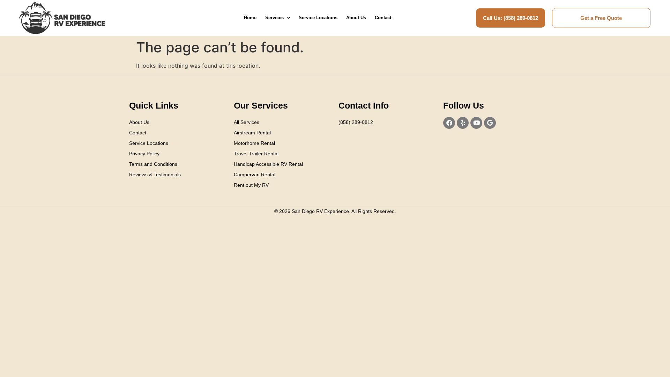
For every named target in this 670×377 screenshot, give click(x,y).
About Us (356, 17)
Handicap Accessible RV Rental (268, 164)
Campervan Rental (254, 174)
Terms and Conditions (153, 164)
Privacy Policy (144, 153)
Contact (383, 17)
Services (274, 17)
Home (250, 17)
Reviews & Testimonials (155, 174)
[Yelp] (463, 123)
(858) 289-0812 (355, 122)
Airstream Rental (252, 132)
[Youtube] (476, 123)
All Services (246, 122)
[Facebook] (449, 123)
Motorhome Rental (254, 143)
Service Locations (318, 17)
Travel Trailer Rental (256, 153)
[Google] (490, 123)
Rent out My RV (251, 185)
